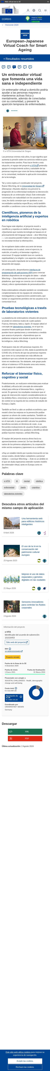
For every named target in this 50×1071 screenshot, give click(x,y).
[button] (34, 10)
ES (14, 67)
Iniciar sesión (28, 10)
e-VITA (33, 166)
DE (4, 67)
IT (24, 67)
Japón (23, 487)
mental (27, 481)
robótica (39, 481)
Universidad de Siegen (32, 186)
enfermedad (9, 487)
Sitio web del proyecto (16, 643)
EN (9, 67)
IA (17, 481)
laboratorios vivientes (22, 327)
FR (20, 67)
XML (27, 732)
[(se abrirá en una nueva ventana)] (10, 9)
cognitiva (36, 487)
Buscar (39, 10)
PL (30, 67)
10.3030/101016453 (12, 651)
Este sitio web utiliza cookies (18, 1052)
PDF (27, 738)
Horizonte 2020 (11, 25)
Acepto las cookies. (25, 1061)
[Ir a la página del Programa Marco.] (25, 34)
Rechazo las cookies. (25, 1067)
